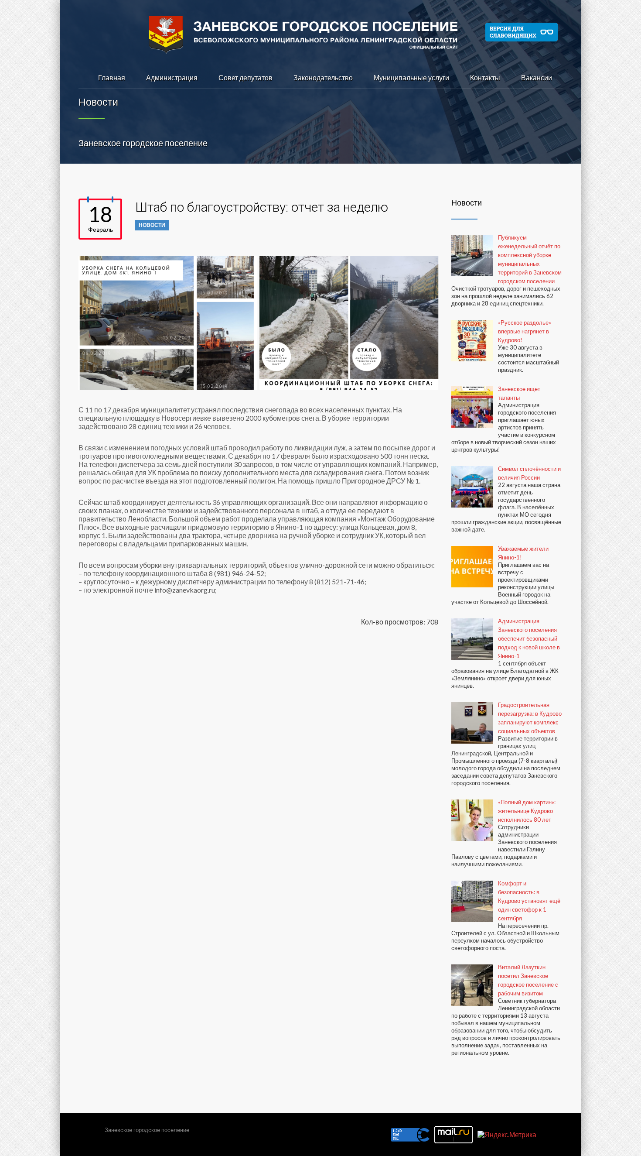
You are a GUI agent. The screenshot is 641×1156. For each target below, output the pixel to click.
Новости (152, 225)
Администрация (172, 77)
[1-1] (167, 323)
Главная (111, 77)
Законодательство (323, 77)
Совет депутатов (245, 77)
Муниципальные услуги (411, 77)
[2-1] (348, 323)
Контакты (485, 77)
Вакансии (536, 77)
